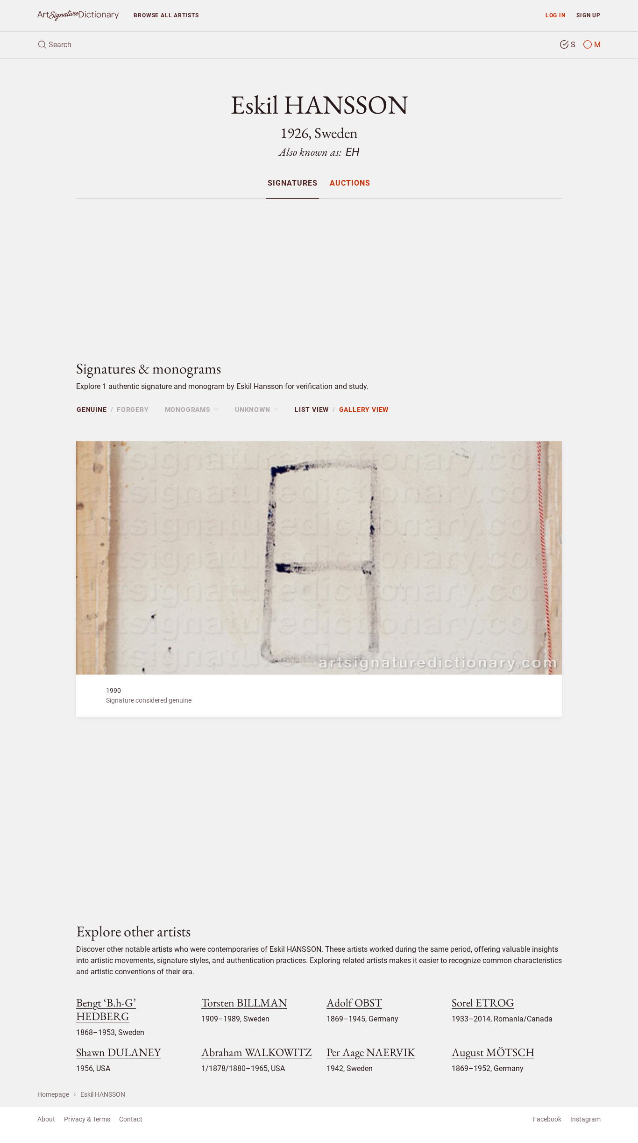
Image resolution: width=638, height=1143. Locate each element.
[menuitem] (292, 183)
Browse (166, 15)
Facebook (547, 1119)
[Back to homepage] (78, 15)
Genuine (92, 409)
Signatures (293, 183)
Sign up (588, 15)
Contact (130, 1119)
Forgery (133, 409)
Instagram (585, 1119)
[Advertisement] (319, 271)
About (46, 1119)
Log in (556, 15)
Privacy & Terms (87, 1119)
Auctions (350, 183)
